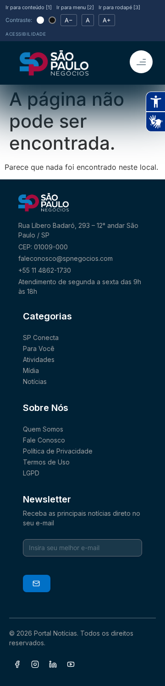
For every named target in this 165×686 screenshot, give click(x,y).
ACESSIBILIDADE (26, 34)
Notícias (35, 381)
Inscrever (36, 583)
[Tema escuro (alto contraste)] (52, 20)
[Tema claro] (40, 20)
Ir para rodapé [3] (119, 7)
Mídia (31, 370)
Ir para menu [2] (75, 7)
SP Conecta (41, 337)
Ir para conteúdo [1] (29, 7)
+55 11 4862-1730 (44, 270)
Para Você (39, 348)
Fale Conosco (44, 440)
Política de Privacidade (58, 451)
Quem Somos (43, 429)
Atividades (39, 359)
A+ (107, 20)
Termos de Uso (46, 462)
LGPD (31, 473)
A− (69, 20)
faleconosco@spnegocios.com (65, 258)
